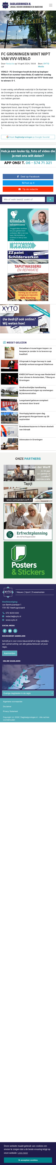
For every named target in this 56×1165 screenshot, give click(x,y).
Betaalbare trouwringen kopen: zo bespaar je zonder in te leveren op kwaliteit (35, 351)
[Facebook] (4, 631)
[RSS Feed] (15, 631)
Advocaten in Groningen (31, 439)
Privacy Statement (10, 711)
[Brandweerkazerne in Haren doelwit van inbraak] (9, 431)
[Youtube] (10, 631)
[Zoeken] (50, 199)
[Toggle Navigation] (51, 5)
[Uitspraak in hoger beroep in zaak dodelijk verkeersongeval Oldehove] (9, 366)
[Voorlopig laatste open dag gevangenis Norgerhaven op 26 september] (9, 418)
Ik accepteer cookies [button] (28, 1160)
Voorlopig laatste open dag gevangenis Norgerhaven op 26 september (34, 416)
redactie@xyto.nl (13, 616)
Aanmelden (9, 653)
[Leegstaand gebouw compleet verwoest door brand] (9, 405)
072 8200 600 (12, 613)
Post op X (29, 182)
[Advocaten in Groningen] (9, 444)
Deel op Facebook (30, 176)
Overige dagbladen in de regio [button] (17, 693)
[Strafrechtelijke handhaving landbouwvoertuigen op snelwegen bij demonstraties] (9, 392)
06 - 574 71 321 (39, 163)
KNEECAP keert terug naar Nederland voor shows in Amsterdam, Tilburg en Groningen (37, 377)
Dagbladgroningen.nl (20, 4)
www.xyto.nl (11, 620)
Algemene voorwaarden (12, 702)
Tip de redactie (30, 189)
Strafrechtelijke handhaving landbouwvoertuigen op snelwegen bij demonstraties (36, 390)
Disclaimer (7, 706)
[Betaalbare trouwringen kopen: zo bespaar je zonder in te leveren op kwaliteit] (9, 353)
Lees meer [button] (23, 1153)
